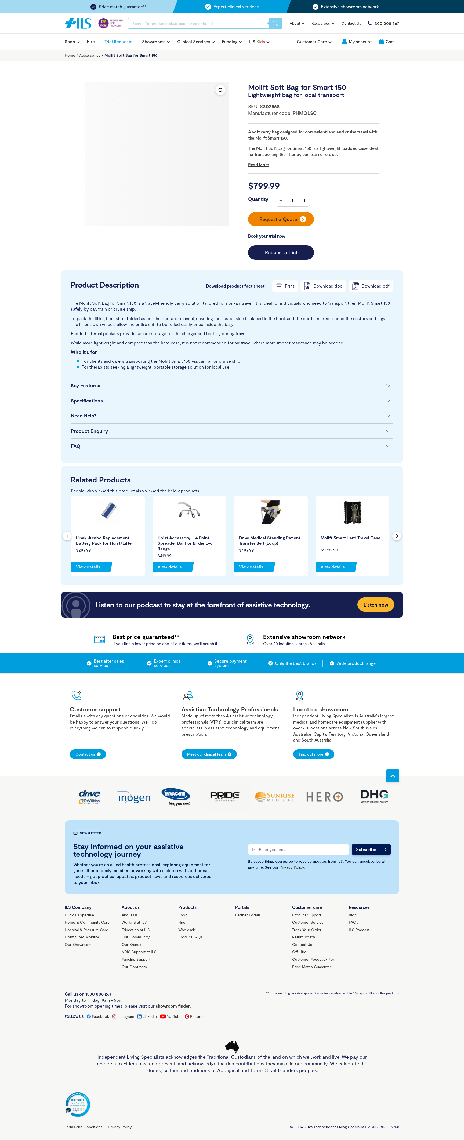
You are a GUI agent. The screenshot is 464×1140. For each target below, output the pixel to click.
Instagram (125, 1016)
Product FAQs (190, 937)
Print (289, 285)
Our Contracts (134, 966)
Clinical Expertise (79, 915)
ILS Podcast (359, 929)
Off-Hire (299, 951)
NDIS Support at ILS (139, 951)
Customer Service (308, 922)
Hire (91, 41)
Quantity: (259, 199)
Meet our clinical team (206, 754)
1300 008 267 (386, 23)
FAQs (353, 922)
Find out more (311, 754)
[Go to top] (392, 775)
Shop (70, 41)
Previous (67, 536)
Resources (321, 23)
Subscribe (366, 849)
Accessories (89, 55)
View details (88, 566)
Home (70, 55)
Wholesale (187, 929)
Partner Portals (248, 915)
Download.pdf (376, 285)
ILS (257, 41)
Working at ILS (134, 922)
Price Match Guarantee (312, 966)
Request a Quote (278, 219)
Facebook (100, 1016)
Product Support (306, 915)
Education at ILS (136, 929)
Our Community (136, 937)
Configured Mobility (82, 937)
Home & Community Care (87, 922)
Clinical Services (193, 41)
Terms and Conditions (84, 1126)
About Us (130, 915)
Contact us (85, 754)
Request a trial (281, 252)
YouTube (174, 1016)
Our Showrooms (79, 944)
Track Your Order (306, 929)
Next (396, 536)
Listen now (376, 605)
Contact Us (351, 23)
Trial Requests (118, 41)
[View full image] (220, 90)
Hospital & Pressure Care (86, 929)
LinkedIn (150, 1016)
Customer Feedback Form (315, 959)
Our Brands (131, 944)
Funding (230, 41)
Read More (258, 164)
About (295, 23)
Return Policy (303, 937)
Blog (353, 915)
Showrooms (154, 41)
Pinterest (198, 1016)
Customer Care (312, 41)
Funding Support (136, 959)
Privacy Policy (292, 867)
